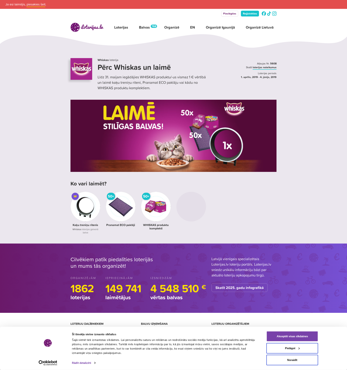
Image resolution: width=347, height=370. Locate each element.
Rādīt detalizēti (81, 362)
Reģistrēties (250, 13)
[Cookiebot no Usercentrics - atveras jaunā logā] (48, 363)
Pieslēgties (229, 13)
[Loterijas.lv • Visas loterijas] (86, 27)
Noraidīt (292, 359)
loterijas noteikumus (265, 67)
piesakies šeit (36, 4)
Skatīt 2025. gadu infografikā (239, 287)
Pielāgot (290, 348)
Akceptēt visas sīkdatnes (292, 336)
